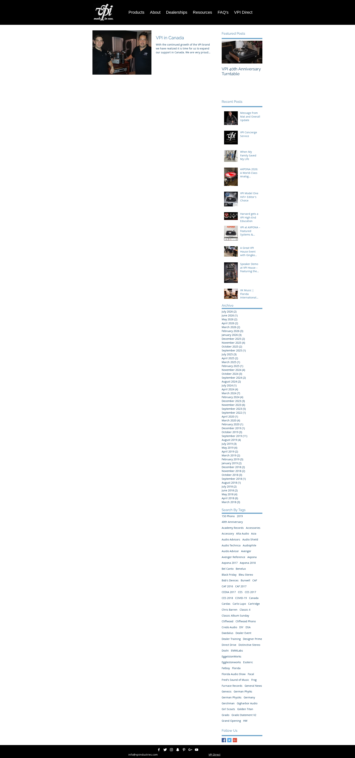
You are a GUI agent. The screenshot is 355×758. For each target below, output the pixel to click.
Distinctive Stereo (249, 645)
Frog (254, 680)
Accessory (228, 533)
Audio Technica (231, 545)
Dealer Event (243, 633)
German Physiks (231, 697)
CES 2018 (227, 598)
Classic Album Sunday (235, 615)
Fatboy (226, 668)
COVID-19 (241, 598)
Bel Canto (228, 568)
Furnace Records (232, 685)
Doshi (225, 650)
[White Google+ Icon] (190, 750)
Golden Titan (245, 709)
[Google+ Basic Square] (235, 740)
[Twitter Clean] (165, 750)
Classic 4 (245, 609)
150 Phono (228, 516)
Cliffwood (227, 621)
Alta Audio (242, 533)
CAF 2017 (240, 586)
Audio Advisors (231, 539)
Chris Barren (229, 609)
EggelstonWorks (231, 656)
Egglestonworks (231, 662)
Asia (253, 533)
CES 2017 (250, 592)
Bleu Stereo (246, 574)
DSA (248, 627)
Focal (251, 674)
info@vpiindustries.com (143, 754)
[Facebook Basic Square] (224, 740)
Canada (253, 598)
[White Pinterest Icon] (184, 750)
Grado (225, 715)
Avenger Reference (233, 557)
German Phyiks (243, 691)
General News (253, 685)
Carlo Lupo (239, 603)
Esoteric (248, 662)
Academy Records (233, 528)
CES (240, 592)
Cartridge (254, 603)
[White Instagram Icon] (171, 750)
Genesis (226, 691)
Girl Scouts (228, 709)
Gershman (228, 703)
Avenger (246, 551)
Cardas (226, 603)
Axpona (252, 557)
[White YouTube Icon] (197, 750)
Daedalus (227, 633)
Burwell (245, 580)
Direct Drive (229, 645)
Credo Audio (229, 627)
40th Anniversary (232, 522)
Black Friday (229, 574)
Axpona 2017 (230, 563)
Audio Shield (250, 539)
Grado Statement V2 (243, 715)
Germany (249, 697)
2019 (240, 516)
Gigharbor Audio (247, 703)
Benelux (241, 568)
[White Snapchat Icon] (178, 750)
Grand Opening (231, 720)
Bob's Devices (230, 580)
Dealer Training (231, 639)
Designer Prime (252, 639)
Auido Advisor (230, 551)
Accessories (253, 528)
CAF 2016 (227, 586)
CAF (254, 580)
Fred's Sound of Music (235, 680)
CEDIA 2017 (229, 592)
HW (245, 720)
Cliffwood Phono (246, 621)
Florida (236, 668)
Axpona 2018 (248, 563)
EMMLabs (237, 650)
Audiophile (249, 545)
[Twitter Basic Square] (229, 740)
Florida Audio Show (234, 674)
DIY (241, 627)
